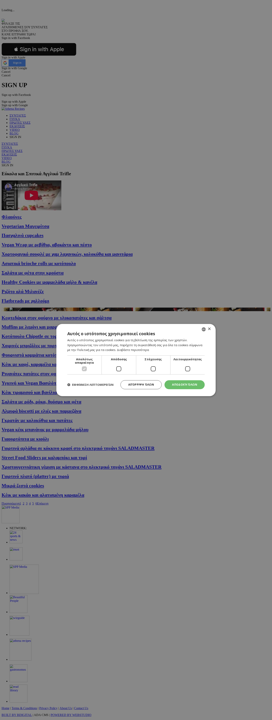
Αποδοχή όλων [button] (184, 384)
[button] (90, 385)
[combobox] (204, 329)
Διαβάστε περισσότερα (133, 350)
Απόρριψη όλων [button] (141, 384)
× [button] (209, 328)
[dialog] (136, 360)
